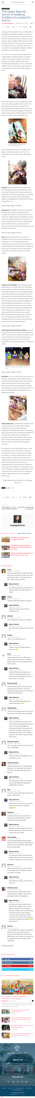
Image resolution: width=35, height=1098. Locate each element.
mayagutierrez (9, 23)
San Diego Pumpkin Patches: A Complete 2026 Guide (15, 997)
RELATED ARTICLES (9, 533)
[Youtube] (26, 1082)
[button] (2, 2)
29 (32, 23)
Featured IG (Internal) (7, 993)
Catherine (10, 812)
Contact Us (10, 1088)
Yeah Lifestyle (11, 837)
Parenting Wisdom (5, 8)
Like (31, 959)
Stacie (9, 569)
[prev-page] (3, 561)
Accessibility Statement (17, 1089)
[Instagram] (13, 1082)
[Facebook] (8, 1082)
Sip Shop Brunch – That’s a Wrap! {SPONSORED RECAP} (9, 508)
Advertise (4, 1088)
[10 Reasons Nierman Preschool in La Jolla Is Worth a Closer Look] (6, 555)
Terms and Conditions (19, 1088)
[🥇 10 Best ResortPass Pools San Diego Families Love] (6, 1012)
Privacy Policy (29, 1088)
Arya (8, 789)
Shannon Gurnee (12, 762)
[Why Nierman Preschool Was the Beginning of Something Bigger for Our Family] (6, 547)
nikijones (4, 1001)
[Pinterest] (17, 1082)
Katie (9, 654)
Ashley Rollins (11, 708)
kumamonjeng (12, 683)
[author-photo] (17, 523)
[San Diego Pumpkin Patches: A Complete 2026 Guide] (6, 539)
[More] (30, 27)
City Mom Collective (20, 1094)
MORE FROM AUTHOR (24, 533)
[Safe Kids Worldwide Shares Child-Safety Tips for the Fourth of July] (6, 1020)
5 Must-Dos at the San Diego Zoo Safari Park (25, 508)
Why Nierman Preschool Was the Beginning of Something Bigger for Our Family (21, 547)
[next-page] (5, 561)
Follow (30, 962)
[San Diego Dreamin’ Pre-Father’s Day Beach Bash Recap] (6, 1027)
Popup (2, 1097)
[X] (22, 1082)
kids (13, 487)
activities (8, 487)
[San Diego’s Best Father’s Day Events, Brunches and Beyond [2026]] (6, 1035)
